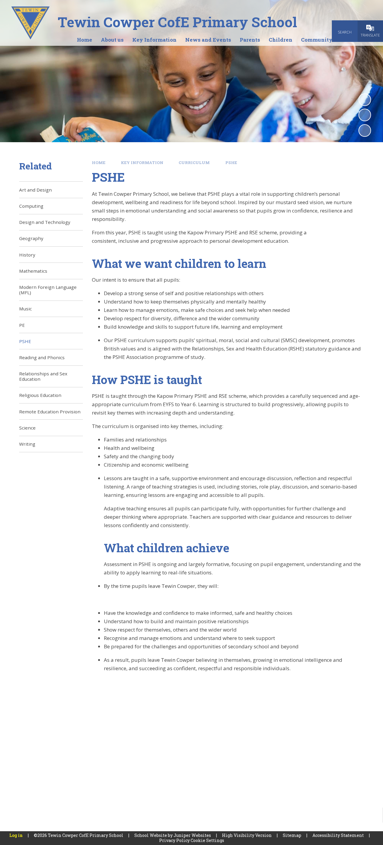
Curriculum (194, 162)
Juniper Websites (192, 835)
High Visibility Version (247, 835)
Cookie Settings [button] (207, 840)
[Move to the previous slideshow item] (364, 115)
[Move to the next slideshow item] (364, 130)
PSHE (231, 162)
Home (98, 162)
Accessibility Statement (338, 835)
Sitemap (292, 835)
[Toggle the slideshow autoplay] (364, 99)
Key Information (142, 162)
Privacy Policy (174, 840)
